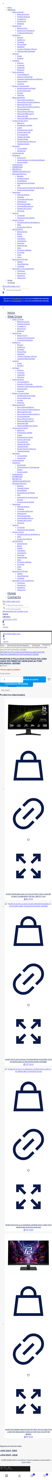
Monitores (36, 645)
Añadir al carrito (30, 679)
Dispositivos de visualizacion (18, 645)
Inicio (2, 645)
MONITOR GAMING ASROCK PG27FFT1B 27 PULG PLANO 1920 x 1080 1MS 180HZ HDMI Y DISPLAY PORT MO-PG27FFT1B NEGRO (28, 1432)
